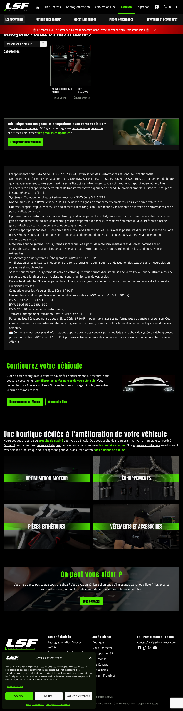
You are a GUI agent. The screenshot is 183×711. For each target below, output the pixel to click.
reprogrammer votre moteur (135, 440)
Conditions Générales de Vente (116, 703)
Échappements (14, 19)
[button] (90, 658)
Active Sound (59, 98)
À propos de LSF (102, 653)
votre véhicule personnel (87, 128)
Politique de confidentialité (58, 704)
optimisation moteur (47, 478)
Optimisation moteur (48, 19)
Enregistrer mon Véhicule (25, 142)
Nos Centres (53, 6)
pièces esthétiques (48, 445)
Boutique (126, 6)
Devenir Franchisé (104, 675)
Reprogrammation (78, 6)
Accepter (19, 695)
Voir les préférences (78, 695)
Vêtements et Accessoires (162, 19)
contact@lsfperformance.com (156, 642)
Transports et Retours (146, 703)
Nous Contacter (102, 647)
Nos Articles (100, 670)
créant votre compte (24, 128)
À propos (143, 6)
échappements (136, 478)
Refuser (48, 695)
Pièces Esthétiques (85, 19)
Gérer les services (15, 686)
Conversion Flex (105, 6)
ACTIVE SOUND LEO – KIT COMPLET (62, 91)
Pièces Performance (121, 19)
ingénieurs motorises (146, 445)
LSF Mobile (99, 659)
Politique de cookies (35, 704)
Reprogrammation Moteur (24, 402)
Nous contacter (91, 601)
